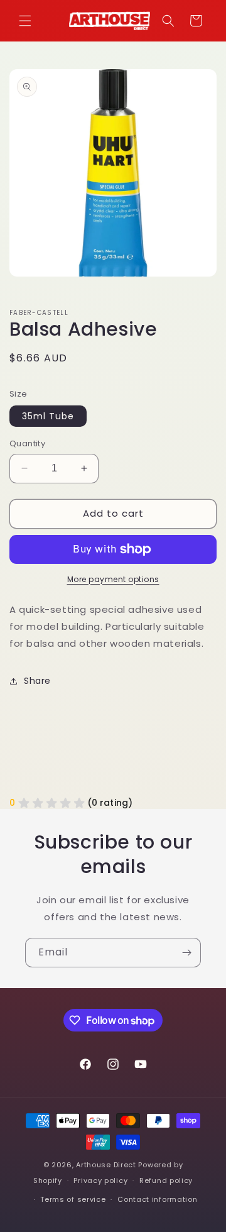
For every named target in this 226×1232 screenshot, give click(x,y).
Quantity (27, 443)
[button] (25, 21)
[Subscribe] (186, 952)
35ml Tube (48, 416)
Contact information (157, 1199)
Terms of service (72, 1199)
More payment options (113, 579)
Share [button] (37, 680)
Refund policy (166, 1180)
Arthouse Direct (106, 1165)
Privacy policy (100, 1180)
